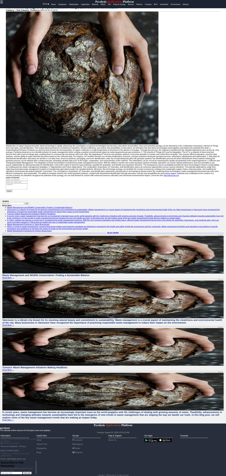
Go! (27, 203)
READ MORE (113, 233)
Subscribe (27, 473)
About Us (112, 440)
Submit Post (41, 444)
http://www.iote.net (171, 175)
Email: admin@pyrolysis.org (13, 459)
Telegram (78, 452)
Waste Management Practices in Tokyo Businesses (28, 224)
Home (39, 440)
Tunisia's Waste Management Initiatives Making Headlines (31, 214)
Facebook (78, 440)
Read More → (8, 278)
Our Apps (148, 435)
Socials (75, 435)
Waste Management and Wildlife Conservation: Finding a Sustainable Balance (39, 208)
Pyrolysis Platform (114, 1)
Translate (184, 435)
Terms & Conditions (9, 446)
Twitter (77, 448)
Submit (9, 191)
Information (5, 435)
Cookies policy (12, 450)
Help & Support (115, 435)
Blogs (38, 452)
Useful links (41, 435)
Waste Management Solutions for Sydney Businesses (29, 231)
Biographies (41, 448)
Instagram (78, 444)
